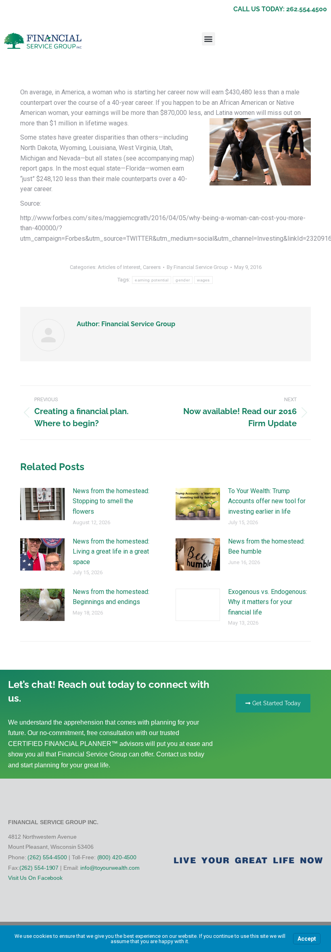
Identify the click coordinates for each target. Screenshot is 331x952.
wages (203, 280)
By (197, 267)
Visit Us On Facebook (35, 878)
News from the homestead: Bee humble (266, 546)
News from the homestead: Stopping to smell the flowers (111, 501)
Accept (306, 938)
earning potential (151, 280)
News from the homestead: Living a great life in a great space (111, 551)
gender (183, 280)
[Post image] (42, 504)
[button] (208, 39)
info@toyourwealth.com (110, 868)
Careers (152, 267)
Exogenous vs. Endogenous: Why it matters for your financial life (267, 602)
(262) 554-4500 (47, 857)
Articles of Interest (119, 267)
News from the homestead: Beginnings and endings (111, 597)
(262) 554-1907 (39, 868)
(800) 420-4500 (117, 857)
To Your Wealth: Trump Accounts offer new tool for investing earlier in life (267, 501)
